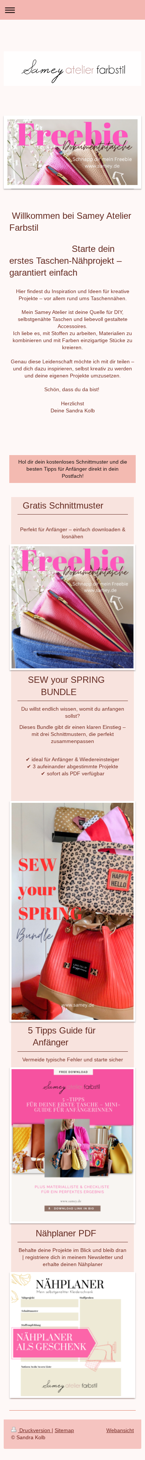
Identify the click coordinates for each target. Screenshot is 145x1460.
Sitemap (64, 1430)
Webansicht (120, 1430)
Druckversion (35, 1430)
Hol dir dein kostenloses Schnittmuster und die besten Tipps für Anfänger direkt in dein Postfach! (72, 469)
